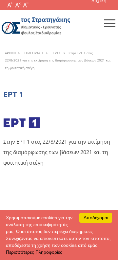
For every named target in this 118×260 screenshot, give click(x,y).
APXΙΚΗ (10, 53)
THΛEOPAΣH (32, 53)
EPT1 (56, 53)
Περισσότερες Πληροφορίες (34, 252)
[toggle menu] (110, 23)
